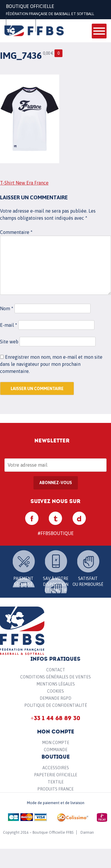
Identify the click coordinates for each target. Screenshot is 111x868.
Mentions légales (55, 684)
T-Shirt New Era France (24, 182)
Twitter (55, 518)
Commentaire (16, 232)
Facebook (32, 518)
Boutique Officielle (30, 6)
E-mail (8, 325)
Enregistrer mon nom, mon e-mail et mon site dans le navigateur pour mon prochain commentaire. (51, 364)
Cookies (55, 691)
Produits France (55, 789)
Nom (6, 308)
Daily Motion (79, 518)
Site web (9, 341)
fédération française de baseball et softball (34, 30)
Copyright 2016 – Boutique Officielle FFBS (38, 832)
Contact (55, 669)
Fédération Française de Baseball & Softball (22, 631)
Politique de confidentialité (55, 705)
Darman (87, 832)
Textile (56, 782)
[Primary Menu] (99, 31)
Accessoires (55, 767)
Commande (55, 749)
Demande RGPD (55, 698)
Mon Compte (55, 742)
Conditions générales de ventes (55, 677)
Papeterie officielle (55, 774)
